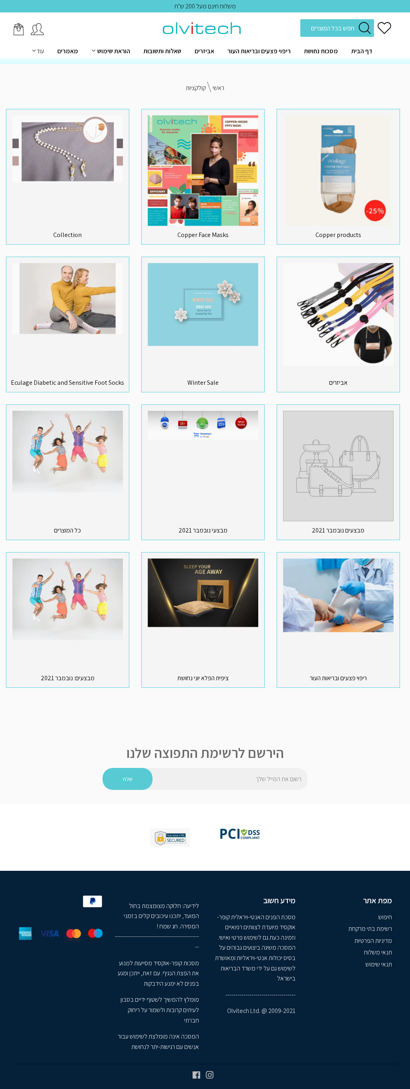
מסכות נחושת (321, 51)
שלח (128, 779)
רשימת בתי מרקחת (370, 928)
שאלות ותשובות (162, 51)
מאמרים (67, 51)
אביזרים (204, 51)
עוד (40, 51)
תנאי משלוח (378, 952)
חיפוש (385, 917)
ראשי (218, 88)
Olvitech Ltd (243, 1011)
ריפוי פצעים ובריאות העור (259, 51)
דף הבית (361, 51)
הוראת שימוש (113, 51)
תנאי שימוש (379, 964)
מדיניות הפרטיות (373, 940)
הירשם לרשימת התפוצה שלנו (205, 753)
